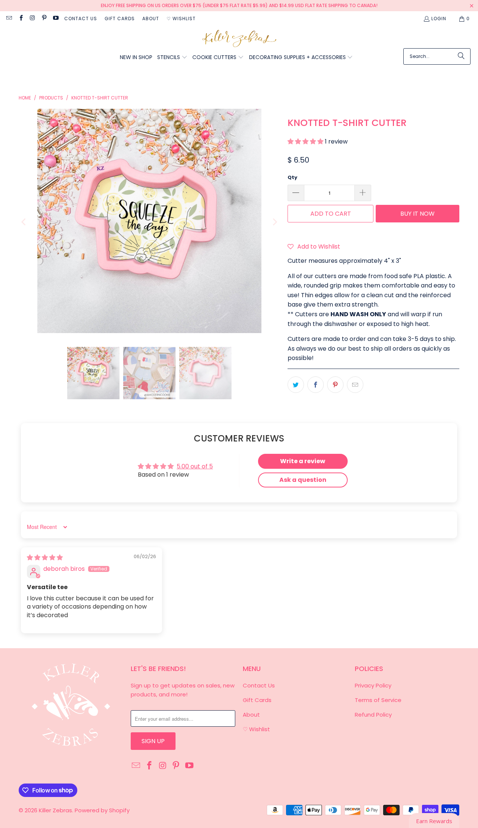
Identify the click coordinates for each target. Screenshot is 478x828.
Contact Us (80, 18)
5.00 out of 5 (195, 466)
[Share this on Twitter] (296, 384)
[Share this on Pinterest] (335, 384)
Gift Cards (120, 18)
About (150, 18)
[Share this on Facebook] (315, 384)
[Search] (461, 56)
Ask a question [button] (302, 479)
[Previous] (24, 222)
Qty (292, 177)
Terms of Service (378, 700)
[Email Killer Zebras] (9, 18)
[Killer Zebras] (239, 39)
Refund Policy (373, 714)
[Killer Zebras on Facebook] (20, 18)
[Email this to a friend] (355, 384)
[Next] (274, 222)
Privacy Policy (373, 685)
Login (438, 18)
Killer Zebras (55, 810)
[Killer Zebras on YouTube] (55, 18)
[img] (45, 557)
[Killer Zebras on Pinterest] (44, 18)
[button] (172, 57)
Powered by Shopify (102, 810)
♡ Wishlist (181, 18)
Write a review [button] (302, 461)
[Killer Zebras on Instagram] (32, 18)
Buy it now (417, 213)
